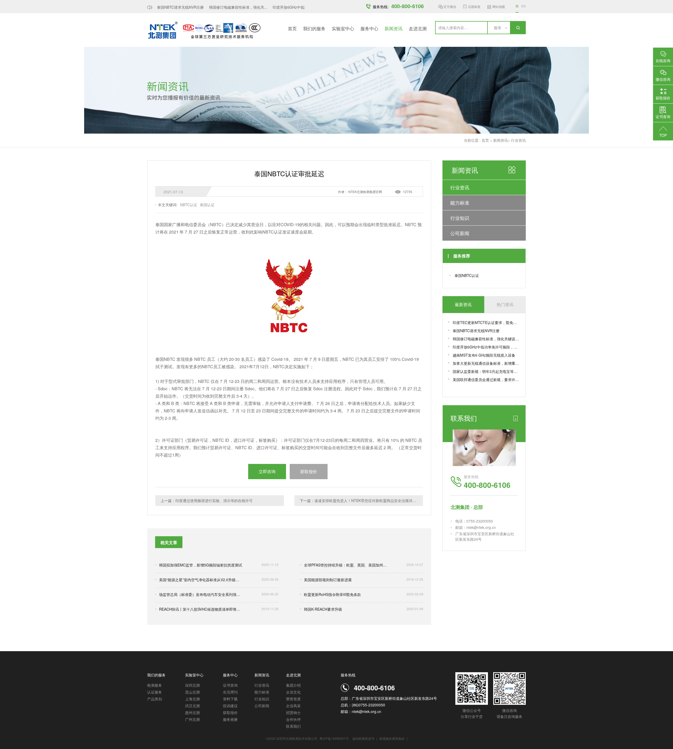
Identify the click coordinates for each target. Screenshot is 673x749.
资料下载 (230, 698)
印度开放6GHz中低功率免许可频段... (296, 7)
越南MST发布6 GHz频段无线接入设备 (484, 355)
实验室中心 (343, 28)
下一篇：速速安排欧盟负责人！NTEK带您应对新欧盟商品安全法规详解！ (360, 500)
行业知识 (459, 217)
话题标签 (474, 6)
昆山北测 (192, 692)
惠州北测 (192, 712)
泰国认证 (207, 204)
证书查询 (230, 685)
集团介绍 (293, 685)
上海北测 (192, 698)
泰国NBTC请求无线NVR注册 (173, 7)
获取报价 (230, 712)
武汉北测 (192, 705)
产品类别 (154, 698)
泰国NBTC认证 (467, 275)
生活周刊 (230, 692)
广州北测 (192, 719)
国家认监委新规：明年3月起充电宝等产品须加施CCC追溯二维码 (486, 371)
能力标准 (459, 202)
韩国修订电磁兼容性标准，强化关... (231, 7)
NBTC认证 (188, 204)
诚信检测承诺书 (363, 738)
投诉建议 (230, 705)
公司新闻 (459, 233)
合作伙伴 (293, 719)
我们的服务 (314, 28)
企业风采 (293, 705)
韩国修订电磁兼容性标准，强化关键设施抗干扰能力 (486, 338)
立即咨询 (267, 471)
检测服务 (154, 685)
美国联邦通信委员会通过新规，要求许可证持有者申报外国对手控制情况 (486, 379)
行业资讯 (518, 140)
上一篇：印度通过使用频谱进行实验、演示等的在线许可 (207, 500)
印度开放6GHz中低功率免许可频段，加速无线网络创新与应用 (486, 347)
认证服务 (154, 692)
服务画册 (230, 719)
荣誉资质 (293, 698)
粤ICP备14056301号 (334, 738)
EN (523, 6)
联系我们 (293, 726)
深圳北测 (192, 685)
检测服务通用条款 (392, 738)
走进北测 (418, 28)
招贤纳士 (293, 712)
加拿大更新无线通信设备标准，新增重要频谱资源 (486, 363)
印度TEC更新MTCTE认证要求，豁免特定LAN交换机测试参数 (486, 322)
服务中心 (369, 28)
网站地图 (498, 6)
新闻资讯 (393, 28)
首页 (292, 28)
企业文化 (293, 692)
